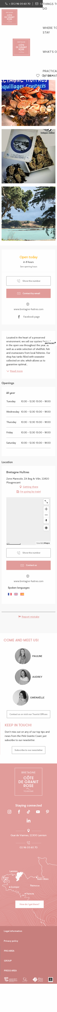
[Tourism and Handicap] (50, 979)
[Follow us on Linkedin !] (28, 821)
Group (8, 960)
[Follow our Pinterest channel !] (47, 812)
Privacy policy (11, 940)
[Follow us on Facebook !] (19, 812)
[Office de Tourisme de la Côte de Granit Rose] (21, 45)
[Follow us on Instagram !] (9, 812)
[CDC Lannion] (11, 979)
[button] (43, 76)
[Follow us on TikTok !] (28, 812)
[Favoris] (38, 75)
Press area (10, 970)
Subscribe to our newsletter (29, 750)
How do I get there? (29, 904)
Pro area (9, 950)
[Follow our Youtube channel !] (38, 812)
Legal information (13, 931)
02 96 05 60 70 (29, 847)
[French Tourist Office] (38, 979)
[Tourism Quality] (25, 979)
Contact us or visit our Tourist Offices (29, 714)
